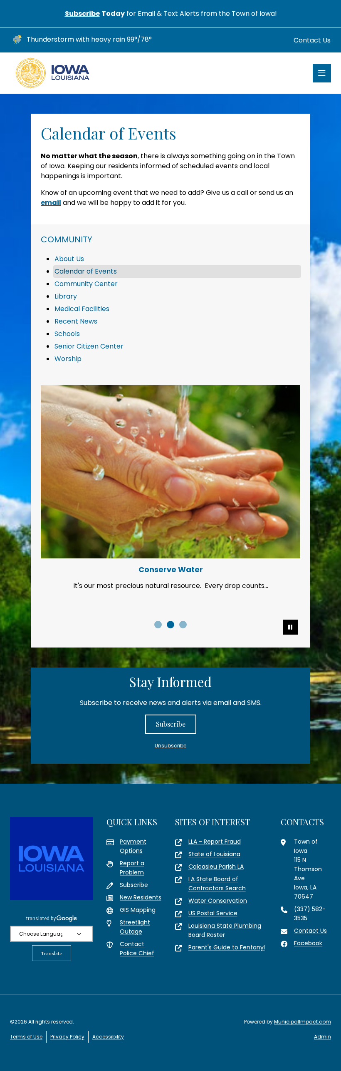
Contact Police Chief (137, 948)
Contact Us (312, 40)
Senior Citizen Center (89, 346)
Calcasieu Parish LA (216, 866)
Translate (51, 953)
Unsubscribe (170, 745)
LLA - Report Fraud (214, 841)
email (51, 202)
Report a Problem (132, 868)
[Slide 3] (183, 624)
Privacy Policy (67, 1036)
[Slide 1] (158, 624)
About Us (69, 259)
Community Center (86, 284)
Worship (68, 359)
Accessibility (108, 1036)
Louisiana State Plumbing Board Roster (224, 930)
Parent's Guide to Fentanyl (226, 947)
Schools (67, 334)
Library (65, 296)
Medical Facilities (81, 309)
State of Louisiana (214, 854)
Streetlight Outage (135, 927)
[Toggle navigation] (322, 73)
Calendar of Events (85, 271)
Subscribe (82, 13)
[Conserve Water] (170, 471)
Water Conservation (217, 901)
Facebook (308, 943)
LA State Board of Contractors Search (217, 883)
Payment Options (133, 846)
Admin (322, 1036)
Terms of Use (26, 1036)
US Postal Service (212, 913)
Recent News (75, 321)
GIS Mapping (138, 910)
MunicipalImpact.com (302, 1021)
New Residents (140, 897)
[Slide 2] (170, 624)
